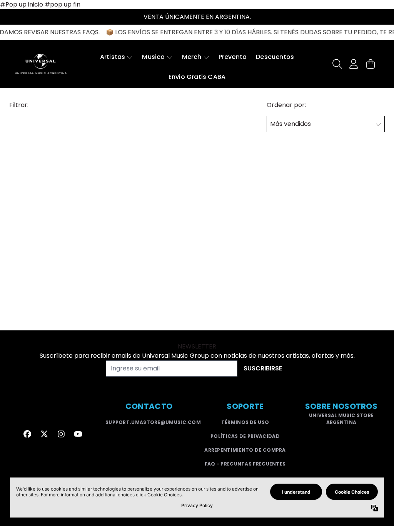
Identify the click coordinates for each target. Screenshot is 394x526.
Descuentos (275, 56)
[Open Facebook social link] (27, 433)
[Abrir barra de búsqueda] (336, 64)
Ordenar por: (286, 105)
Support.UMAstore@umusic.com (153, 422)
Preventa (233, 56)
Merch (192, 56)
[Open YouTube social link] (78, 433)
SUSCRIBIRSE (263, 368)
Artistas (112, 56)
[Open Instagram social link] (61, 433)
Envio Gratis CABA (197, 76)
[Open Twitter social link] (44, 433)
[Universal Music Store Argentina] (41, 64)
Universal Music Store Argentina (341, 418)
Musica (153, 56)
